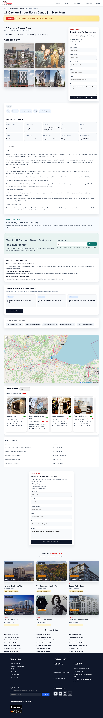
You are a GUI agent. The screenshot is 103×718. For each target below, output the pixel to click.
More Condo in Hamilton (33, 324)
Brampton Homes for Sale (76, 640)
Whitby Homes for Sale (43, 648)
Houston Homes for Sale (76, 651)
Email (72, 69)
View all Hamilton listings (14, 324)
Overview (15, 111)
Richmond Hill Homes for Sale (78, 646)
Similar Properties (45, 111)
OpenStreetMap (89, 382)
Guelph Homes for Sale (11, 643)
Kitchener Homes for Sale (76, 643)
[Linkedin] (60, 694)
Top (8, 111)
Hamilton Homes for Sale (43, 643)
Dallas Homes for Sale (43, 651)
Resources (88, 3)
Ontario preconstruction (50, 324)
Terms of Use (15, 674)
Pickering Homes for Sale (44, 637)
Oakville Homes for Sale (43, 646)
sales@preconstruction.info (61, 672)
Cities (64, 3)
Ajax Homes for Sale (75, 634)
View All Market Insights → (15, 311)
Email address (61, 240)
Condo (9, 106)
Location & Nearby (26, 111)
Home (58, 3)
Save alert (92, 244)
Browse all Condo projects (85, 324)
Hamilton (22, 8)
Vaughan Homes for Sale (76, 637)
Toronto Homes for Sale (11, 634)
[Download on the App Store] (16, 707)
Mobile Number (75, 62)
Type (71, 76)
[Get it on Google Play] (16, 711)
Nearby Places (12, 388)
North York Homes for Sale (12, 646)
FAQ (35, 111)
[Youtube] (70, 694)
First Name (74, 47)
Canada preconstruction (67, 324)
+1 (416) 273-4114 (59, 678)
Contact (98, 3)
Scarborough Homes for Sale (12, 648)
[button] (52, 357)
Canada (11, 8)
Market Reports (15, 663)
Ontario (16, 8)
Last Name (74, 54)
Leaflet (83, 382)
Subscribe (45, 694)
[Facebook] (56, 694)
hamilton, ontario (10, 588)
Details (72, 84)
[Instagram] (65, 694)
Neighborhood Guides (17, 666)
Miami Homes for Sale (43, 634)
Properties (76, 3)
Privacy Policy (15, 677)
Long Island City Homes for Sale (46, 640)
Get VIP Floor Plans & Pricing (83, 97)
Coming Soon (9, 563)
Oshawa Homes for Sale (76, 648)
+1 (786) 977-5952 (79, 671)
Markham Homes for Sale (11, 637)
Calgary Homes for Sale (11, 651)
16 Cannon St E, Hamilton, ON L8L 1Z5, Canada (18, 31)
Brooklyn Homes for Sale (11, 640)
